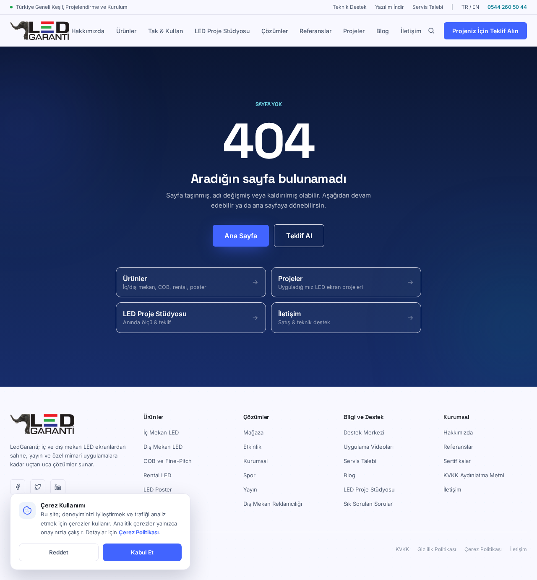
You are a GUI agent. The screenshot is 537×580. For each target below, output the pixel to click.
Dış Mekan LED (162, 446)
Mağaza (253, 432)
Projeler (354, 30)
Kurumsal (255, 461)
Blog (382, 30)
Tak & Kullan (165, 30)
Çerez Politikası (483, 549)
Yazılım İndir (389, 7)
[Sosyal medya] (17, 486)
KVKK (402, 549)
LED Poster (157, 489)
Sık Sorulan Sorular (368, 503)
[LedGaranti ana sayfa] (39, 30)
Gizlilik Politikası (436, 549)
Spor (249, 475)
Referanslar (315, 30)
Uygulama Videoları (369, 446)
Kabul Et (142, 552)
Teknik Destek (350, 7)
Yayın (250, 489)
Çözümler (274, 30)
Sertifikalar (457, 461)
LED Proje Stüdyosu (222, 30)
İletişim (411, 30)
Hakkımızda (87, 30)
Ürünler (126, 30)
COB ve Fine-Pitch (167, 461)
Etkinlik (252, 446)
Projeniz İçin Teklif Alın (485, 30)
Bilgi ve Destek (364, 417)
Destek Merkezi (364, 432)
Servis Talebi (427, 7)
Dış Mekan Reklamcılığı (272, 503)
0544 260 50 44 (507, 7)
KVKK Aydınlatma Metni (473, 475)
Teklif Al (299, 235)
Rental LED (157, 475)
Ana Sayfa (240, 235)
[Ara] (431, 30)
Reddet (58, 552)
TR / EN (470, 7)
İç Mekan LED (161, 432)
